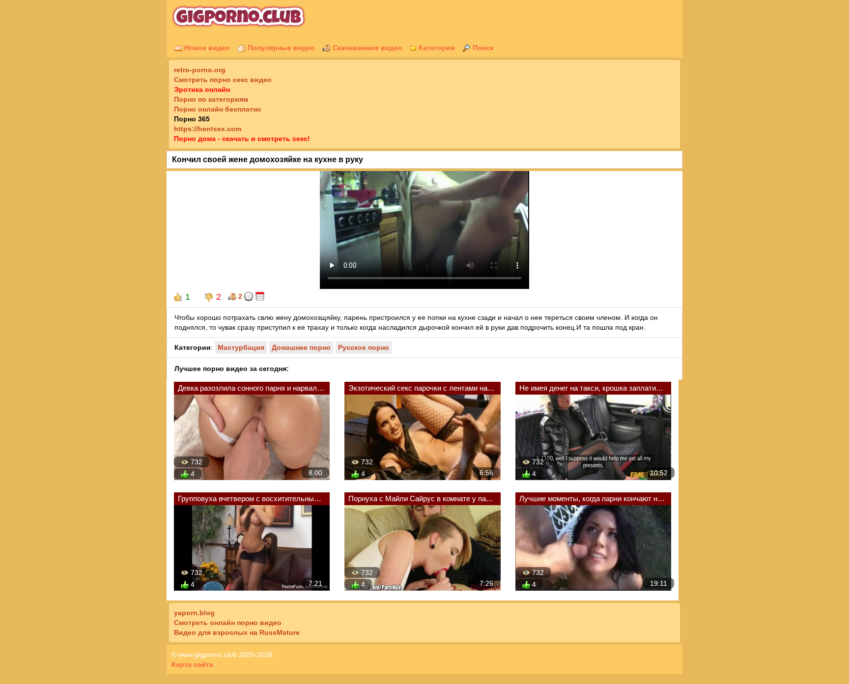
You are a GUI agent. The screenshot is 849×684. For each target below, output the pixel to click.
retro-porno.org (200, 70)
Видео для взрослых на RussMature (237, 632)
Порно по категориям (211, 99)
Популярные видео (280, 48)
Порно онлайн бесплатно (217, 109)
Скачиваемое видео (366, 48)
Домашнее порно (301, 347)
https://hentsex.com (207, 129)
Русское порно (363, 347)
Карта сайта (192, 664)
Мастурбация (241, 347)
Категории (436, 48)
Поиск (482, 48)
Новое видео (206, 48)
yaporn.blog (194, 613)
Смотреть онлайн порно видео (228, 623)
